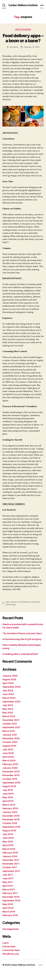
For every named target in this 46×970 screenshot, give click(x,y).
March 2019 (8, 804)
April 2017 (7, 886)
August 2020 (9, 745)
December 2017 (10, 860)
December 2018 (11, 815)
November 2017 (10, 863)
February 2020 (10, 764)
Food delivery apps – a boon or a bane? (23, 38)
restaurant (35, 602)
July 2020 (7, 749)
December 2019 (11, 771)
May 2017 (7, 882)
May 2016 (7, 904)
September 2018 (11, 827)
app (7, 602)
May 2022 (7, 712)
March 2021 (8, 731)
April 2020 (8, 757)
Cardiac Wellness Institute (23, 5)
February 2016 (10, 915)
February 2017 (10, 893)
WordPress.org (10, 954)
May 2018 (7, 841)
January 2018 (9, 856)
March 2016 (8, 911)
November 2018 (11, 819)
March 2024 (8, 698)
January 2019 (9, 812)
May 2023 (7, 709)
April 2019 (7, 801)
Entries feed (8, 946)
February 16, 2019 (31, 47)
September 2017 (11, 871)
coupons (13, 602)
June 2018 (8, 838)
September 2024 (11, 687)
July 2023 (7, 705)
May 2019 (7, 797)
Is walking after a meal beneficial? (20, 654)
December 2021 (10, 720)
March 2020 (8, 760)
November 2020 (11, 738)
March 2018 (8, 849)
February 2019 (10, 808)
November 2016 (11, 897)
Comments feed (11, 950)
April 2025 (8, 683)
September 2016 (11, 900)
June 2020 (8, 753)
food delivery (24, 602)
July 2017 (7, 874)
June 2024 (8, 694)
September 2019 (11, 782)
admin (15, 47)
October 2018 (9, 823)
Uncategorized (23, 29)
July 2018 (7, 834)
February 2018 (10, 852)
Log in (5, 943)
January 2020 (10, 768)
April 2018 (7, 845)
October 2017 (9, 867)
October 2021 (9, 723)
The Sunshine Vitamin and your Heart (22, 633)
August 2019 (9, 786)
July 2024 (7, 690)
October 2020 (9, 742)
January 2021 (9, 734)
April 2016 (7, 908)
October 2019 (9, 779)
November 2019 (11, 775)
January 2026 (9, 675)
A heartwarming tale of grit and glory (22, 639)
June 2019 (8, 793)
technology (11, 604)
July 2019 (7, 790)
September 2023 (11, 701)
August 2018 (9, 830)
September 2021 (11, 727)
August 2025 (9, 679)
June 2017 (7, 878)
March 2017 (8, 889)
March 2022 (8, 716)
